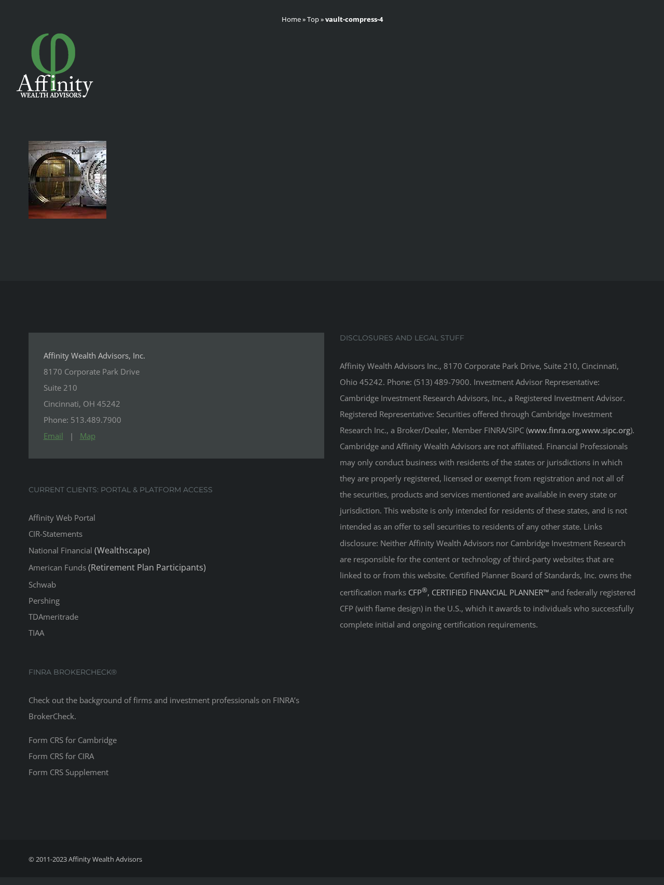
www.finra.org (553, 430)
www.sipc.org (606, 430)
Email (53, 436)
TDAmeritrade (53, 616)
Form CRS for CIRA (61, 756)
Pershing (44, 600)
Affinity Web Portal (62, 517)
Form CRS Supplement (68, 772)
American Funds (117, 567)
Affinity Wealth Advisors (105, 859)
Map (87, 436)
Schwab (42, 584)
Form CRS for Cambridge (73, 740)
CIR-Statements (55, 534)
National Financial (89, 550)
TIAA (36, 632)
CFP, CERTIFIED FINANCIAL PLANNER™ (479, 592)
